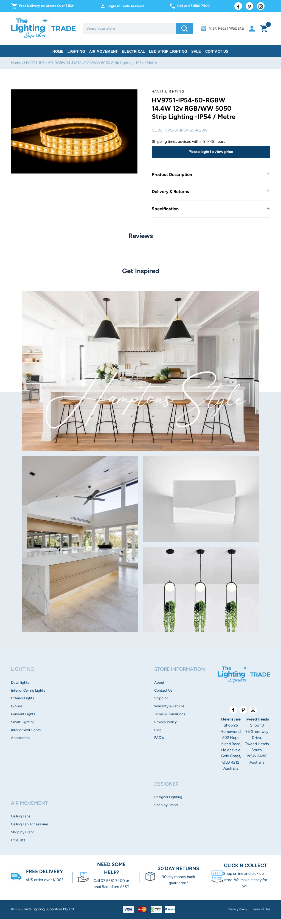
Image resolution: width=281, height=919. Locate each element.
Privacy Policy (165, 722)
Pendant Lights (23, 714)
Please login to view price (211, 151)
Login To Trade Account (126, 6)
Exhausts (18, 840)
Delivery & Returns (170, 191)
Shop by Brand (23, 832)
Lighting (76, 51)
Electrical (133, 51)
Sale (196, 51)
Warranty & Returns (169, 706)
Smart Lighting (23, 722)
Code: (158, 130)
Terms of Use (261, 909)
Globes (17, 706)
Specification (165, 208)
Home (57, 51)
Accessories (20, 738)
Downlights (20, 682)
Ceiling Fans (20, 816)
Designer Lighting (168, 797)
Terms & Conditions (169, 714)
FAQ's (159, 738)
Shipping (161, 698)
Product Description (172, 174)
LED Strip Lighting (168, 51)
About (159, 682)
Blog (158, 730)
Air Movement (103, 51)
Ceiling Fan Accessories (30, 824)
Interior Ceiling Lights (28, 690)
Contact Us (217, 51)
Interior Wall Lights (26, 730)
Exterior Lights (22, 698)
